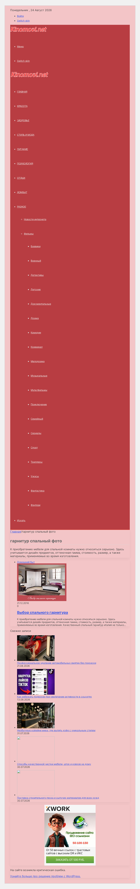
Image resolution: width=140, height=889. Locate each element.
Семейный (37, 418)
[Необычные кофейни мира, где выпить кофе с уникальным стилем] (36, 727)
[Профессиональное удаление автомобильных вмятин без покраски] (36, 660)
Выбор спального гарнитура (42, 612)
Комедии (36, 332)
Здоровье (23, 120)
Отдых (21, 178)
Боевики (35, 246)
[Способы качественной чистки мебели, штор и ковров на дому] (36, 761)
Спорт (34, 447)
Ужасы (35, 476)
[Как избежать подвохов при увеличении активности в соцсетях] (36, 693)
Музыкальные (39, 375)
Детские (36, 289)
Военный (36, 260)
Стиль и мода (25, 134)
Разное (21, 206)
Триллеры (37, 461)
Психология (25, 163)
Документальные (41, 303)
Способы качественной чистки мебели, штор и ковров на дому (54, 764)
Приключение (39, 404)
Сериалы (36, 433)
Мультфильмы (39, 390)
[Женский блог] (28, 31)
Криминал (37, 346)
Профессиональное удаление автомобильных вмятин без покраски (56, 662)
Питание (22, 149)
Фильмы (29, 233)
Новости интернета (35, 219)
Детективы (37, 275)
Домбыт (22, 192)
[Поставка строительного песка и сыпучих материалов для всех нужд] (36, 794)
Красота (22, 106)
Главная (15, 531)
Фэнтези (35, 505)
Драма (35, 318)
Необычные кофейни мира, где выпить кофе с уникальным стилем (56, 730)
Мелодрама (38, 361)
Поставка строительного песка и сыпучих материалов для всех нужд (58, 797)
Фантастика (37, 490)
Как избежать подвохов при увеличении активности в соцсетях (54, 696)
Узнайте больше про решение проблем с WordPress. (45, 876)
